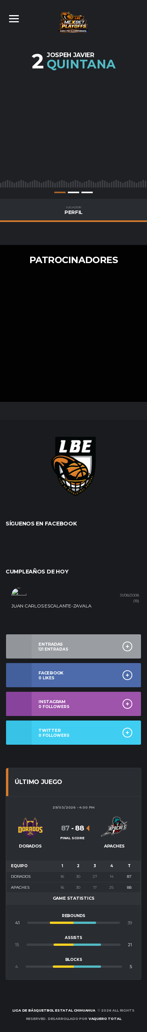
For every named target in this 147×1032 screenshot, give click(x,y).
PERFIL (73, 210)
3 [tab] (87, 192)
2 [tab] (73, 192)
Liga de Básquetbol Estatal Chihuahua (53, 1010)
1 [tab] (60, 192)
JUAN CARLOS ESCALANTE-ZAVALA (51, 606)
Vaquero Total (105, 1019)
